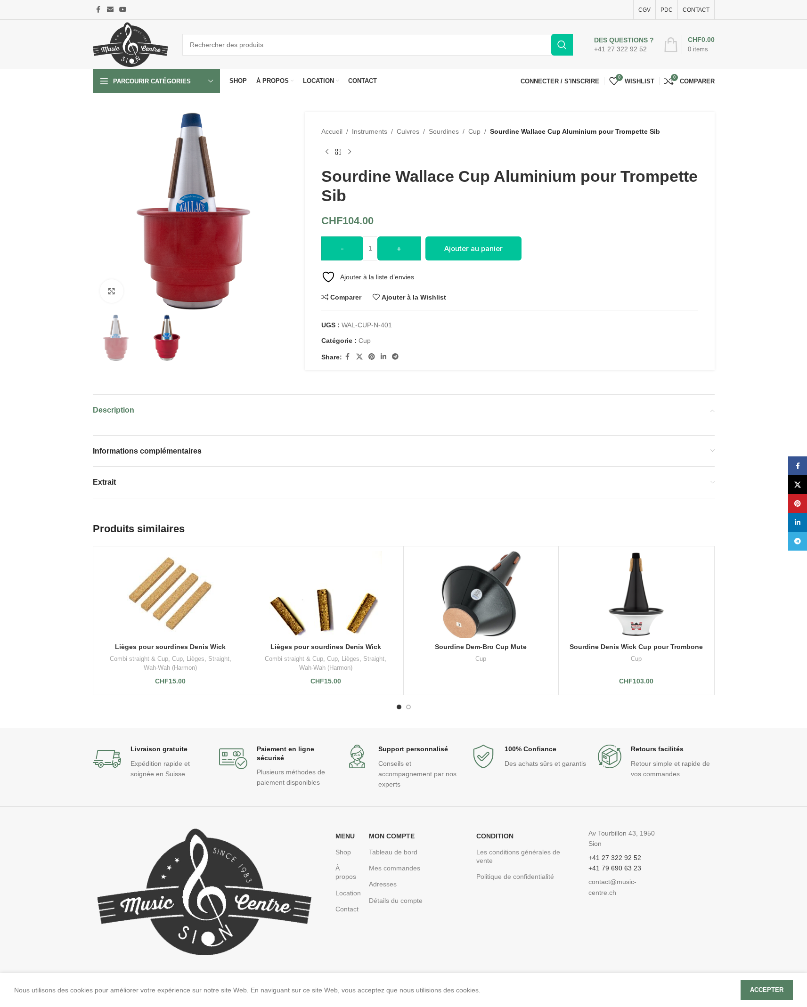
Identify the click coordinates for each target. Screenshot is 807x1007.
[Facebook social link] (98, 9)
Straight (218, 658)
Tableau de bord (393, 852)
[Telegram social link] (395, 356)
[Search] (562, 45)
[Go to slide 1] (399, 707)
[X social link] (359, 356)
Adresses (383, 884)
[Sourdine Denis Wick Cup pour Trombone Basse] (636, 594)
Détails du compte (396, 900)
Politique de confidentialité (515, 876)
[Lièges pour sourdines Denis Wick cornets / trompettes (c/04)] (171, 594)
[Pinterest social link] (372, 356)
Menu (345, 836)
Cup (474, 131)
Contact (347, 909)
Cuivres (408, 131)
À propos (345, 872)
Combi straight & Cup (139, 658)
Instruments (369, 131)
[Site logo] (130, 44)
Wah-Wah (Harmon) (170, 667)
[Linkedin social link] (383, 356)
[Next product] (349, 151)
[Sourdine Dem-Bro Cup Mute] (481, 594)
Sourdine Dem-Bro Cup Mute (481, 646)
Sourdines (444, 131)
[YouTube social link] (123, 9)
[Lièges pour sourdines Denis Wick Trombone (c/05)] (326, 594)
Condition (495, 836)
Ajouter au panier (473, 248)
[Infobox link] (624, 45)
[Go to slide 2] (408, 707)
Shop (343, 852)
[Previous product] (327, 151)
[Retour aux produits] (338, 151)
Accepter (766, 989)
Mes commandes (394, 868)
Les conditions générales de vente (518, 856)
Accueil (331, 131)
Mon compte (392, 836)
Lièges (195, 658)
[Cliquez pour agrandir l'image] (111, 291)
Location (347, 893)
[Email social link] (110, 9)
